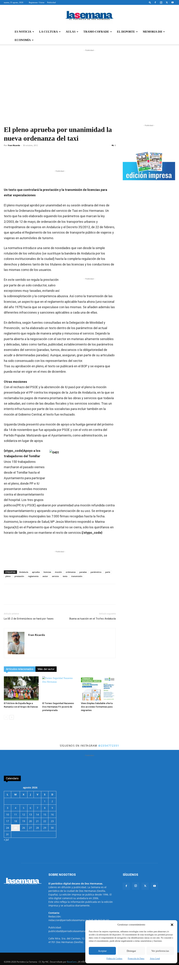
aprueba (36, 572)
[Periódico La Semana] (89, 16)
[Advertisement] (89, 89)
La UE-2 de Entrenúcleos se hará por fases (28, 618)
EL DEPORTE (126, 31)
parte (107, 572)
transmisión (76, 576)
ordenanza (71, 572)
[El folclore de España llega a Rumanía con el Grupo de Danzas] (21, 688)
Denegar (131, 950)
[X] (166, 2)
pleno (8, 576)
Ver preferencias (160, 950)
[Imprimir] (88, 159)
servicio (55, 576)
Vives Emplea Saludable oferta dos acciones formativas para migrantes (97, 707)
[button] (172, 924)
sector (45, 576)
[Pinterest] (72, 159)
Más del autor (46, 669)
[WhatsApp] (48, 159)
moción (58, 572)
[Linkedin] (64, 159)
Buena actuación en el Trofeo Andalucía (92, 618)
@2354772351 (108, 745)
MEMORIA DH (152, 31)
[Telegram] (56, 159)
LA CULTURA (48, 31)
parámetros (96, 572)
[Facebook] (155, 2)
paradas (83, 572)
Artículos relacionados (19, 669)
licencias (47, 572)
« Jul (6, 839)
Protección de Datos (136, 958)
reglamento (33, 576)
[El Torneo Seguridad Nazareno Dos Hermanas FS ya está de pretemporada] (59, 688)
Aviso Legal (155, 958)
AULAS (71, 31)
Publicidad (51, 2)
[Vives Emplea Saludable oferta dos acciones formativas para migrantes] (98, 688)
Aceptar (102, 950)
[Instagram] (161, 2)
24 (7, 827)
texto (65, 576)
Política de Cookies (114, 958)
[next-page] (11, 717)
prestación (19, 576)
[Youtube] (172, 2)
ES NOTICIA (23, 31)
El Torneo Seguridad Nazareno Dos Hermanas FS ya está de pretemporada (58, 707)
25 (15, 827)
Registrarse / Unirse (36, 2)
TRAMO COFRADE (96, 31)
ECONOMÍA (23, 40)
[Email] (80, 159)
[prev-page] (6, 717)
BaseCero (72, 961)
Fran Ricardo (14, 145)
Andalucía (23, 572)
